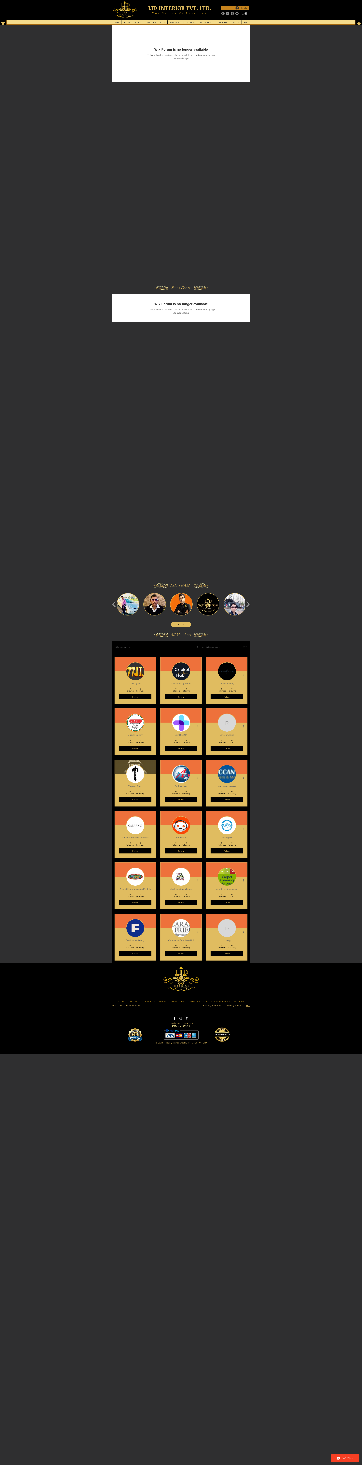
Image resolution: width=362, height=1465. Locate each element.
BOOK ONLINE (178, 1001)
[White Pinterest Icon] (187, 1018)
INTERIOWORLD (222, 1001)
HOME (121, 1001)
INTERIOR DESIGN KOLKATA (139, 1010)
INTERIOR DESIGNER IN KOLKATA (220, 1010)
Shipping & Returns (211, 1005)
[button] (244, 13)
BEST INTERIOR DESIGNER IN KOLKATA (178, 1010)
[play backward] (114, 604)
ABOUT (133, 1001)
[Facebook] (232, 13)
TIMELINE (162, 1001)
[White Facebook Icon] (174, 1018)
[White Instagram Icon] (181, 1018)
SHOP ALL (239, 1001)
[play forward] (248, 604)
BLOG (193, 1001)
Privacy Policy (234, 1005)
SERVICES (148, 1001)
